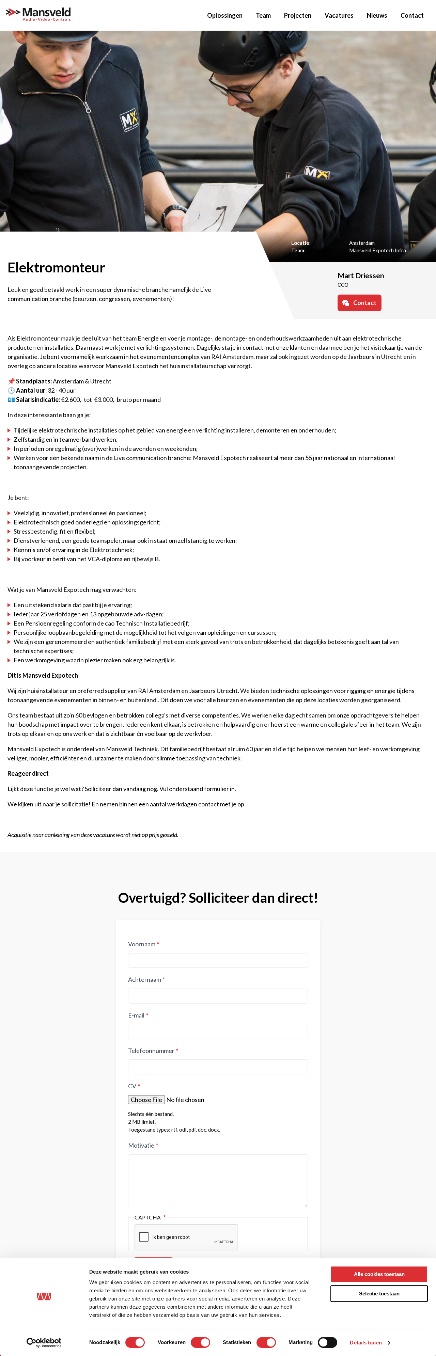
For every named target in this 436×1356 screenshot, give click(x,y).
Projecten (297, 15)
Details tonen (366, 1342)
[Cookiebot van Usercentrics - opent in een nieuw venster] (44, 1343)
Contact (412, 15)
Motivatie (141, 1145)
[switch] (200, 1342)
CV (132, 1086)
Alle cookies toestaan (379, 1274)
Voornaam (141, 944)
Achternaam (144, 979)
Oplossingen (225, 15)
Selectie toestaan (379, 1293)
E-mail (136, 1015)
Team (263, 15)
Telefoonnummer (151, 1050)
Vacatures (339, 15)
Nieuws (377, 15)
